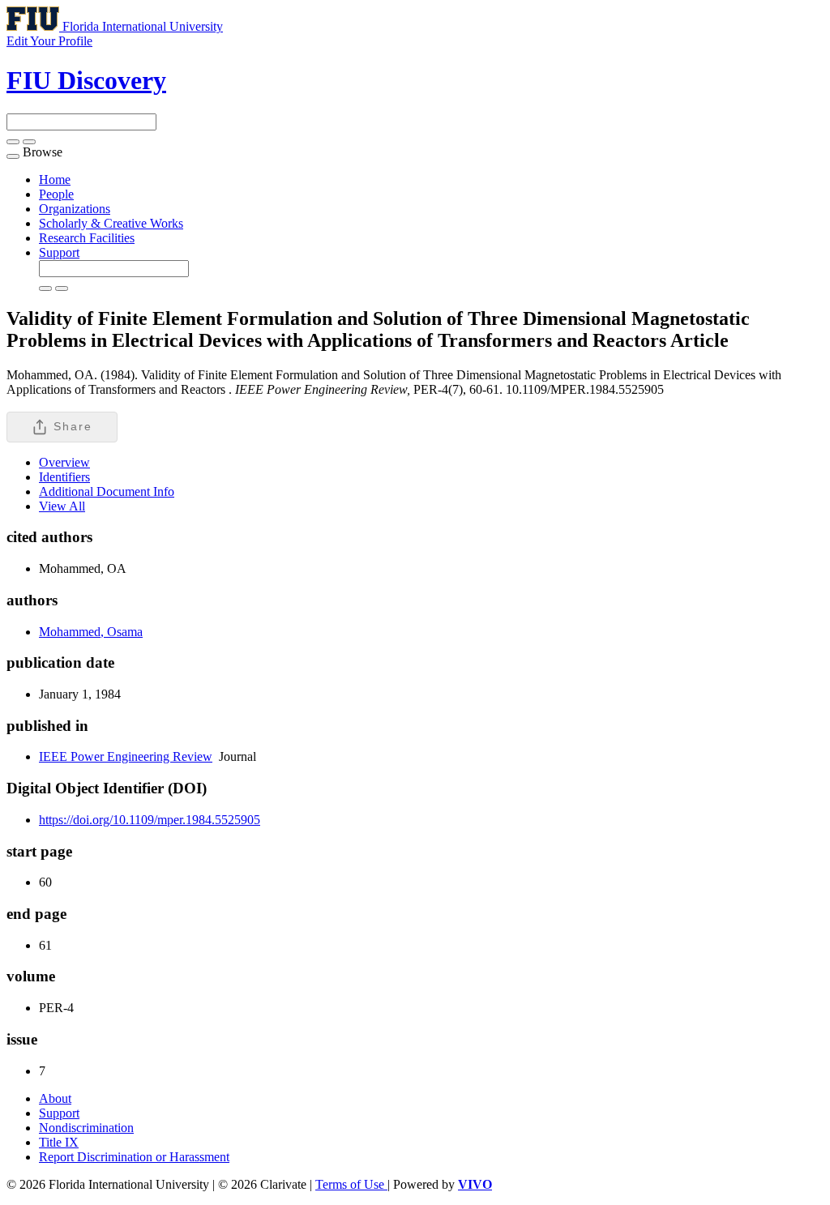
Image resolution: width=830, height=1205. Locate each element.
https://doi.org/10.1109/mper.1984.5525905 (149, 820)
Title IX (59, 1142)
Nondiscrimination (86, 1127)
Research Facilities (87, 238)
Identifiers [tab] (64, 477)
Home (55, 179)
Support (59, 252)
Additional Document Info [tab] (106, 491)
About (55, 1098)
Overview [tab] (64, 462)
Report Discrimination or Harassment (134, 1157)
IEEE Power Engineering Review (125, 756)
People (56, 194)
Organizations (74, 209)
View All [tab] (62, 506)
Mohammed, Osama (91, 632)
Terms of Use (351, 1184)
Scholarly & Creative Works (111, 223)
